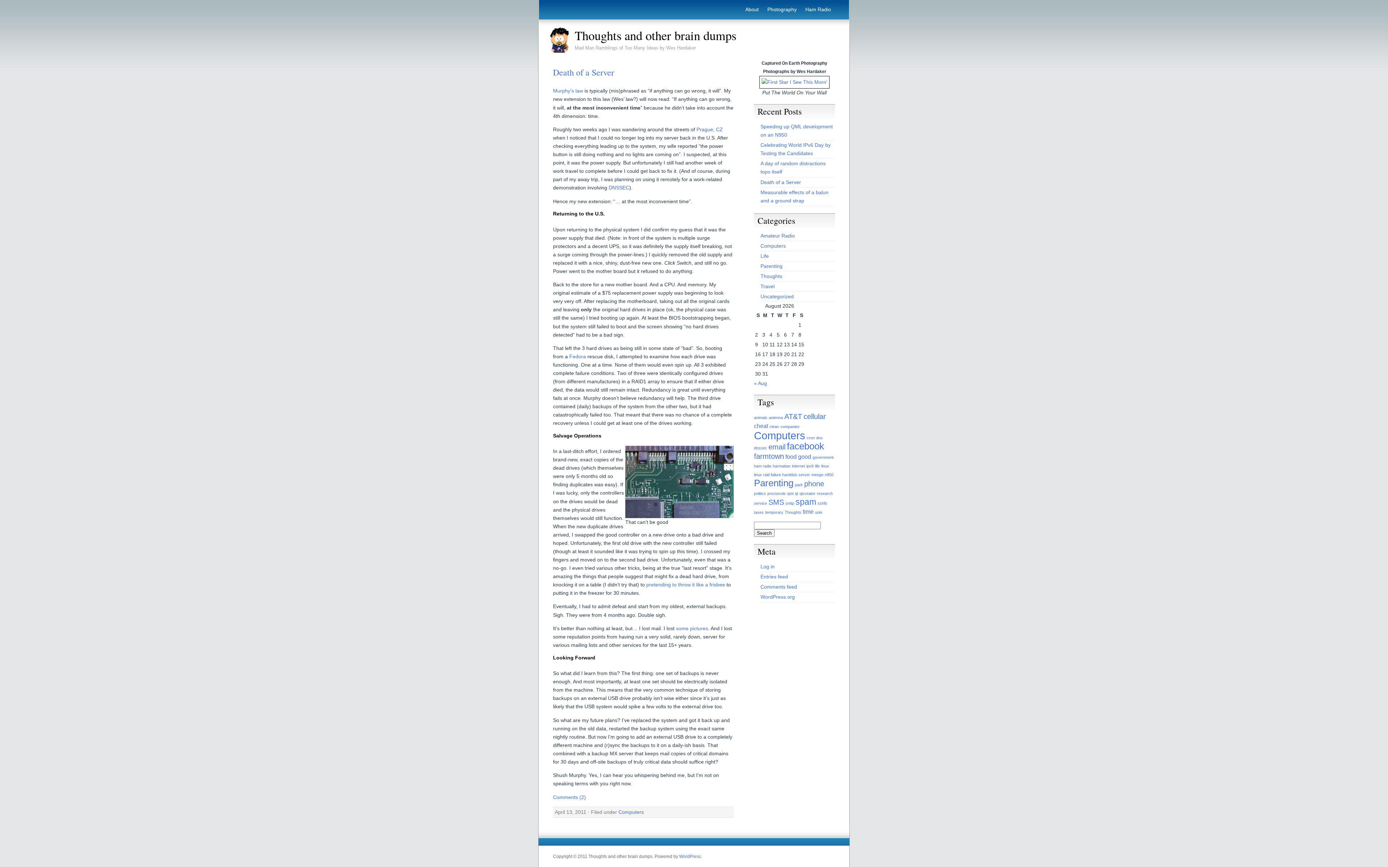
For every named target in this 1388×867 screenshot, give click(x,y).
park (799, 485)
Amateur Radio (778, 236)
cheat (761, 426)
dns (819, 438)
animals (760, 417)
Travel (768, 286)
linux (825, 466)
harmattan (782, 466)
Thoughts (771, 276)
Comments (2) (569, 797)
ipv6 (810, 466)
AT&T (793, 416)
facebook (805, 446)
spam (806, 502)
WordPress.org (778, 597)
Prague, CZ (710, 129)
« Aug (760, 383)
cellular (815, 416)
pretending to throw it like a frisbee (685, 585)
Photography (782, 9)
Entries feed (774, 577)
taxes (759, 512)
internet (798, 466)
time (808, 511)
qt (796, 493)
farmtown (769, 456)
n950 (829, 475)
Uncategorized (777, 296)
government (823, 457)
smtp (789, 503)
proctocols (776, 493)
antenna (776, 417)
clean (774, 426)
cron (811, 438)
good (804, 456)
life (817, 466)
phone (814, 484)
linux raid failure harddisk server (782, 475)
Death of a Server (583, 72)
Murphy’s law (568, 91)
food (791, 456)
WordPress (690, 856)
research (825, 493)
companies (790, 426)
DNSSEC (619, 188)
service (760, 503)
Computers (631, 812)
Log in (768, 566)
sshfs (822, 503)
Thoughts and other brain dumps (655, 35)
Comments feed (779, 587)
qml (790, 493)
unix (818, 512)
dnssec (760, 448)
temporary (774, 512)
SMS (776, 502)
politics (760, 493)
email (776, 447)
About (752, 9)
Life (765, 256)
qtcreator (807, 493)
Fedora (577, 356)
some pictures (692, 628)
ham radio (762, 466)
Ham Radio (818, 9)
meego (817, 475)
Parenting (772, 266)
